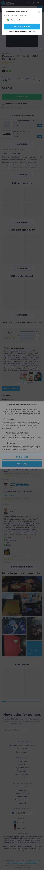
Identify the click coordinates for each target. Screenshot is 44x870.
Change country (22, 27)
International (15, 20)
